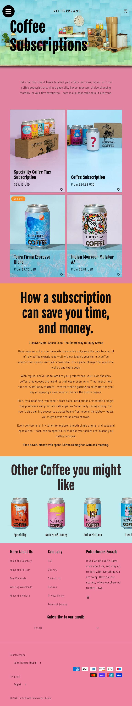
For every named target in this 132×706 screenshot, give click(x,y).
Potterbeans (25, 698)
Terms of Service (57, 604)
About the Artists (20, 595)
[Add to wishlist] (61, 189)
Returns (52, 587)
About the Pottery (20, 570)
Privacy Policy (56, 595)
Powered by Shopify (41, 698)
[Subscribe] (97, 627)
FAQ (50, 561)
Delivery (52, 570)
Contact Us (54, 578)
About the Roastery (21, 561)
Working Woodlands (21, 587)
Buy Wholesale (18, 578)
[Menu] (8, 11)
